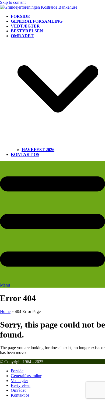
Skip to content (13, 2)
